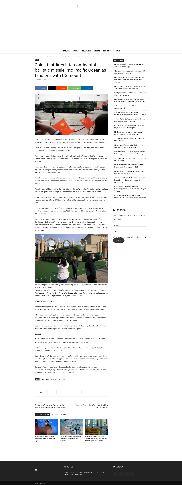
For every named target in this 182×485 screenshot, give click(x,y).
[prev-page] (36, 445)
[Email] (93, 392)
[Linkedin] (69, 392)
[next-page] (39, 445)
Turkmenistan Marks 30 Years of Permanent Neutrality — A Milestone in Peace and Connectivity (129, 180)
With (63, 379)
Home (36, 57)
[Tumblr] (88, 392)
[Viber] (79, 392)
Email (115, 231)
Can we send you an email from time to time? (130, 237)
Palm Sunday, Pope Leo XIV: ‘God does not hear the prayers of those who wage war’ (130, 87)
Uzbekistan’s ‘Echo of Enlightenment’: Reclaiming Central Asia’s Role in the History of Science (130, 189)
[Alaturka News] (91, 10)
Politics (116, 51)
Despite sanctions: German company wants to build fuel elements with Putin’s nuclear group (130, 100)
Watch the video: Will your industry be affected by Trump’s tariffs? (130, 159)
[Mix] (98, 392)
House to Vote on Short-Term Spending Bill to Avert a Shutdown (92, 406)
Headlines (66, 51)
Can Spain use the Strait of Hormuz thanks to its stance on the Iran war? (130, 94)
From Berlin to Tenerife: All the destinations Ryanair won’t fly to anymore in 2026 (129, 166)
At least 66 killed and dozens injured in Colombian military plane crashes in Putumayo (130, 114)
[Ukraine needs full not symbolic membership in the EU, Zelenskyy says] (46, 427)
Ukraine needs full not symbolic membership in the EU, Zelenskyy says (45, 439)
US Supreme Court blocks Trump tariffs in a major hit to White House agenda (129, 127)
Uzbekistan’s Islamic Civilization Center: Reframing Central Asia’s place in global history (130, 196)
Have (47, 379)
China (42, 379)
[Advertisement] (91, 32)
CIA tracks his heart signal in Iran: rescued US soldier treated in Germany (70, 439)
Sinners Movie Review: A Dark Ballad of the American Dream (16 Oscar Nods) (128, 146)
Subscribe (118, 240)
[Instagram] (138, 1)
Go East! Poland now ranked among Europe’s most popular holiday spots (129, 172)
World (76, 51)
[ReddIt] (59, 392)
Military (53, 379)
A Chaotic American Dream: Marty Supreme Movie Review (129, 140)
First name (117, 220)
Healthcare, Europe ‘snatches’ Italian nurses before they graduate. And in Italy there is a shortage (96, 439)
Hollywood (86, 51)
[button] (144, 51)
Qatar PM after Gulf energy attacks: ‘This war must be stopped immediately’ (129, 120)
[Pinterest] (142, 1)
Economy (106, 51)
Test (59, 379)
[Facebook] (135, 1)
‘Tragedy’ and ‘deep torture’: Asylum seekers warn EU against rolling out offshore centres (50, 406)
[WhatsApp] (64, 392)
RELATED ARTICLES (42, 414)
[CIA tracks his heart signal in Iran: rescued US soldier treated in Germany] (71, 427)
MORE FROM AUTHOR (59, 414)
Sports (97, 51)
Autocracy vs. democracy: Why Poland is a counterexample (128, 107)
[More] (96, 88)
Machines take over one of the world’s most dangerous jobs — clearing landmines (129, 133)
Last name (116, 225)
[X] (145, 1)
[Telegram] (74, 392)
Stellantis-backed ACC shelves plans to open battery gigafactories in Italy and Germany (129, 153)
